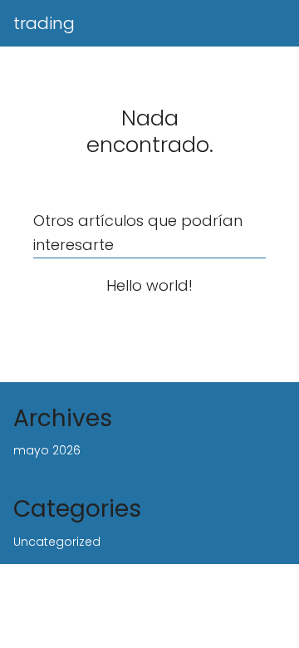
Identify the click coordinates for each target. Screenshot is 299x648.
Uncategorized (56, 541)
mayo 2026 (47, 450)
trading (44, 23)
